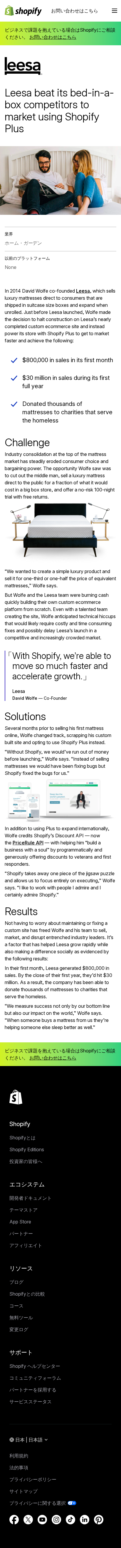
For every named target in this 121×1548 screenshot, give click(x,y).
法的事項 (18, 1467)
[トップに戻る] (15, 1097)
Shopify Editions (26, 1149)
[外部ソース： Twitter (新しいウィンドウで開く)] (28, 1519)
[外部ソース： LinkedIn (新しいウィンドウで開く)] (84, 1519)
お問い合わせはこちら (74, 11)
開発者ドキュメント (30, 1198)
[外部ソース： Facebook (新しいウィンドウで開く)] (14, 1519)
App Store (20, 1222)
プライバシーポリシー (32, 1479)
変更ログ (18, 1329)
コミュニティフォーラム (35, 1378)
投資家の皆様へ (25, 1161)
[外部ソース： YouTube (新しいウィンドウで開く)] (42, 1519)
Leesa (83, 291)
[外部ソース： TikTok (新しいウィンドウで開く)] (70, 1519)
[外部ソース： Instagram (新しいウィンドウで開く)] (56, 1519)
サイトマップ (23, 1491)
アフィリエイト (25, 1245)
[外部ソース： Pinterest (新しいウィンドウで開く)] (98, 1519)
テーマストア (23, 1210)
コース (16, 1306)
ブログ (16, 1282)
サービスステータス (30, 1402)
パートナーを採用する (32, 1390)
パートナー (21, 1233)
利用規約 (18, 1456)
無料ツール (21, 1317)
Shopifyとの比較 (27, 1294)
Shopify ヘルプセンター (34, 1366)
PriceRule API (28, 843)
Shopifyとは (22, 1138)
